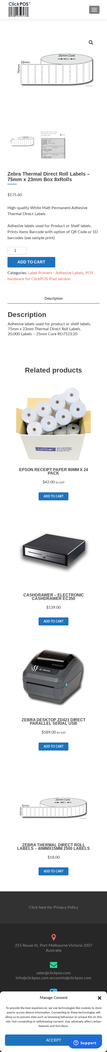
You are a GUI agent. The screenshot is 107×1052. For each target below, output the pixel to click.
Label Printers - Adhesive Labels (55, 273)
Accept (53, 1040)
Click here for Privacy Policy (53, 907)
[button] (99, 997)
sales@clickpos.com (53, 973)
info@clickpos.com (32, 978)
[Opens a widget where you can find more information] (85, 1043)
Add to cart (31, 262)
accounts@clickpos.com (70, 978)
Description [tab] (54, 298)
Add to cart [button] (53, 496)
